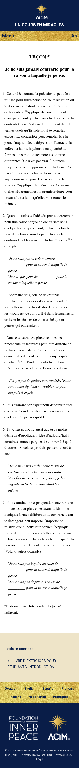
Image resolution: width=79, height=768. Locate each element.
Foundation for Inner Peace (40, 750)
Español (48, 688)
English (29, 688)
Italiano (16, 697)
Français (68, 688)
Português (60, 697)
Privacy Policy (63, 755)
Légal (39, 759)
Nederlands (37, 697)
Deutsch (11, 688)
